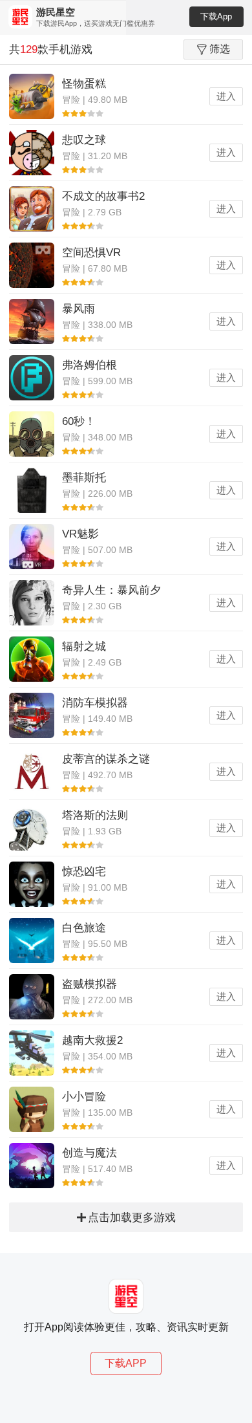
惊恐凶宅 (84, 871)
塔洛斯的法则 (95, 815)
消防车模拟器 (95, 703)
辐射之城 (84, 646)
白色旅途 (84, 928)
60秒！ (79, 421)
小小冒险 (84, 1097)
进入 (226, 96)
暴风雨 (78, 309)
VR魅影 (80, 534)
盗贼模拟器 (89, 984)
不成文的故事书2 (103, 196)
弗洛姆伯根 (89, 365)
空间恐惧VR (91, 252)
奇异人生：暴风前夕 (111, 590)
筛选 (219, 48)
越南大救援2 (92, 1040)
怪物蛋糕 (84, 84)
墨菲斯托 (84, 478)
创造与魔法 (89, 1153)
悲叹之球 (84, 140)
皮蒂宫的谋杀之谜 (106, 759)
